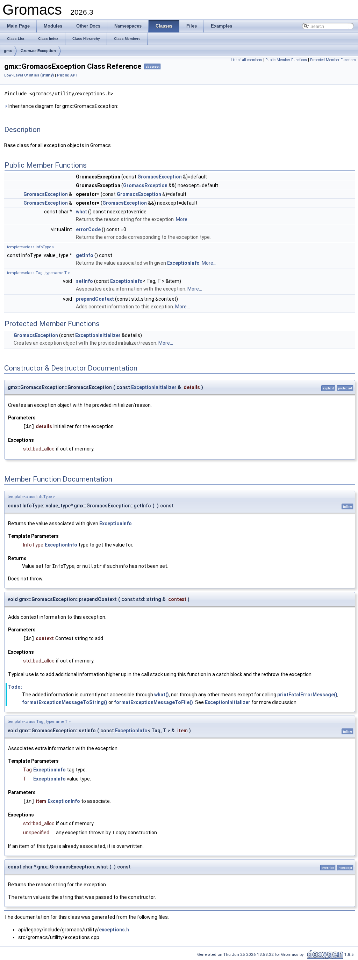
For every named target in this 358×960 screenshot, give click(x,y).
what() (161, 694)
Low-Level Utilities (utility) (29, 75)
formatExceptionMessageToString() (64, 702)
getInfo (84, 255)
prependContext (95, 299)
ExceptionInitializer (98, 335)
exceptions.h (114, 929)
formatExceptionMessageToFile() (153, 702)
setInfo (84, 281)
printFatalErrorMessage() (307, 694)
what (81, 211)
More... (183, 219)
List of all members (246, 60)
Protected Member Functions (333, 60)
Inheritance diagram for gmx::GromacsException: (62, 106)
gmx (8, 51)
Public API (67, 75)
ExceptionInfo (183, 263)
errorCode (88, 229)
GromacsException (38, 51)
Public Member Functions (286, 60)
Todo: (15, 687)
